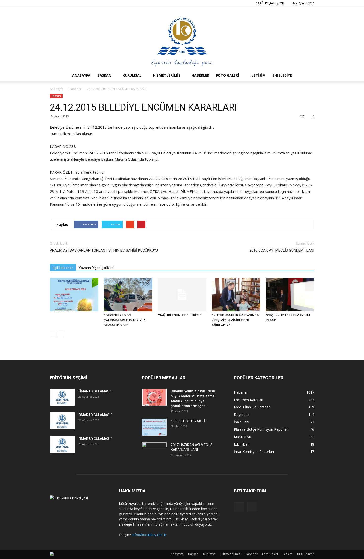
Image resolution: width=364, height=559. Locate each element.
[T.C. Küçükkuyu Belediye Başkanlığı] (182, 38)
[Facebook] (239, 507)
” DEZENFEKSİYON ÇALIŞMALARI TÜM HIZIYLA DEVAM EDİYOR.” (125, 320)
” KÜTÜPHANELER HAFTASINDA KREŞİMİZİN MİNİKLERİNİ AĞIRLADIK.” (235, 320)
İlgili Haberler (63, 268)
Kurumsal (132, 75)
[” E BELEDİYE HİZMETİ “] (154, 427)
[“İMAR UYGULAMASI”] (62, 397)
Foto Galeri (227, 75)
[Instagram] (252, 507)
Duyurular (242, 414)
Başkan (104, 75)
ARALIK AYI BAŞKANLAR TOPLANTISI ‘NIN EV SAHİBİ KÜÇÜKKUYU (104, 250)
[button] (308, 75)
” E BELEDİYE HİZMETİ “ (189, 421)
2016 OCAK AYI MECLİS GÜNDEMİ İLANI (281, 250)
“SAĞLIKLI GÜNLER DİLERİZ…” (180, 315)
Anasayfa (81, 75)
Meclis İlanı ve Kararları (252, 407)
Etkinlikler (241, 444)
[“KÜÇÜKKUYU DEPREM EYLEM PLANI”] (290, 294)
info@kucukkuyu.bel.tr (149, 534)
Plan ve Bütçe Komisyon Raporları (261, 429)
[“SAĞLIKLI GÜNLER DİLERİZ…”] (182, 294)
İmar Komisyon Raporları (254, 451)
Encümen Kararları (248, 399)
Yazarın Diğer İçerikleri (96, 268)
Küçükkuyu (242, 436)
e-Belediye (282, 75)
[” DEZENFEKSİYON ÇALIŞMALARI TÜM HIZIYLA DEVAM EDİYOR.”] (128, 294)
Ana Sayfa (56, 89)
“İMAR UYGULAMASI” (95, 391)
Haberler (200, 75)
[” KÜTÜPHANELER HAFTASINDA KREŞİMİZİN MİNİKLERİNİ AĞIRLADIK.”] (236, 294)
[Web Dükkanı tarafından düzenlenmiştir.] (52, 554)
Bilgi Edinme (305, 554)
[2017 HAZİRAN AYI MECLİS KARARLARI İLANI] (154, 451)
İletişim (258, 75)
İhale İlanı (241, 422)
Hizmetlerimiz (167, 75)
